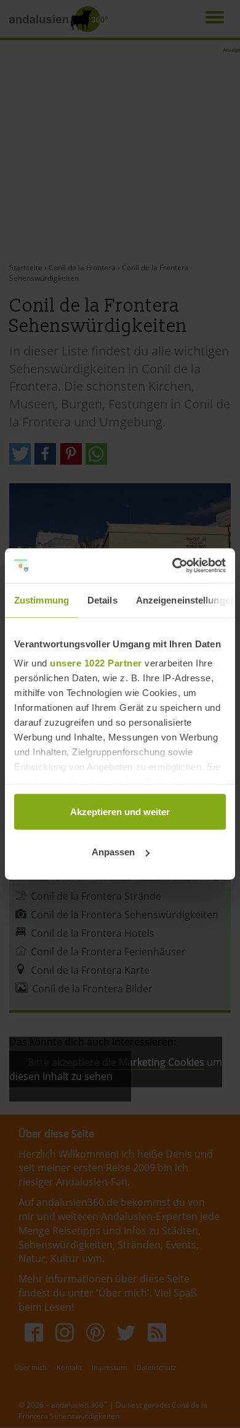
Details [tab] (102, 599)
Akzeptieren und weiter (120, 811)
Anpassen (113, 852)
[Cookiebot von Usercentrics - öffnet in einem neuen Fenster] (172, 566)
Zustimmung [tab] (41, 599)
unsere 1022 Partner (96, 663)
